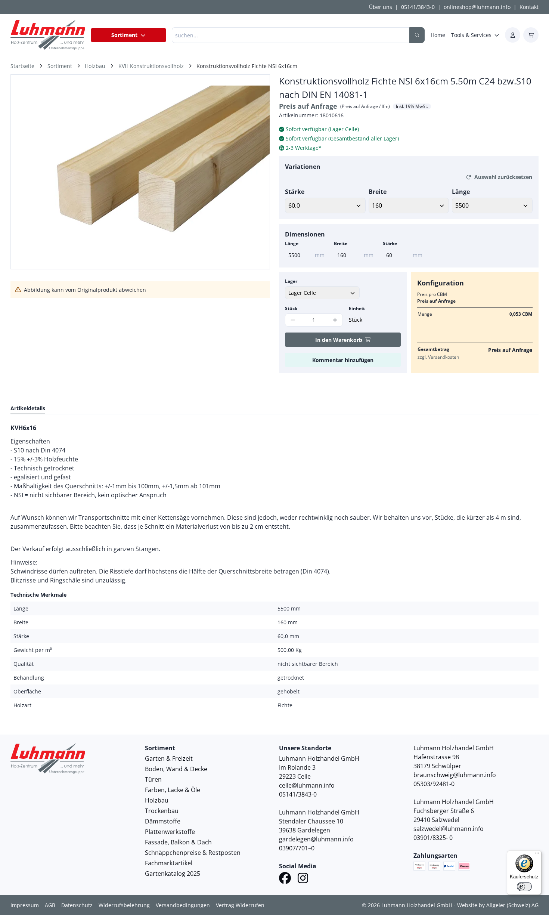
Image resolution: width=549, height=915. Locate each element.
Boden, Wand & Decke (176, 769)
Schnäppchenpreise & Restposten (193, 852)
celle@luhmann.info (307, 785)
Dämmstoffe (162, 821)
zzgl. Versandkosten (438, 357)
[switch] (524, 886)
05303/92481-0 (434, 784)
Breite (378, 192)
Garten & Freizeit (169, 758)
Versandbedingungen (183, 905)
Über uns (380, 6)
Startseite (22, 65)
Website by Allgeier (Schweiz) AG (498, 905)
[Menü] (537, 854)
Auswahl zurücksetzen (503, 176)
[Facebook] (285, 879)
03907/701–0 (296, 848)
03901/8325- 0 (433, 838)
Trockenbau (162, 811)
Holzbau (156, 800)
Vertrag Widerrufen (240, 905)
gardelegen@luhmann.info (316, 839)
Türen (153, 779)
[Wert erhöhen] (335, 320)
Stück (291, 308)
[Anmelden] (512, 35)
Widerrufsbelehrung (124, 905)
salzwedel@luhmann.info (448, 829)
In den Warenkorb (338, 339)
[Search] (417, 35)
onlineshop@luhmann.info (477, 6)
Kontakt (529, 6)
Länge (461, 192)
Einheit (357, 308)
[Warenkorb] (531, 35)
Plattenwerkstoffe (170, 832)
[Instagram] (303, 879)
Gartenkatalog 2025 (172, 873)
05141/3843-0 (418, 6)
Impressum (24, 905)
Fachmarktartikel (168, 863)
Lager (291, 281)
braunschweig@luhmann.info (454, 775)
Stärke (294, 192)
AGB (50, 905)
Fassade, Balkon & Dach (178, 842)
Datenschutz (77, 905)
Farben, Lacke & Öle (172, 790)
